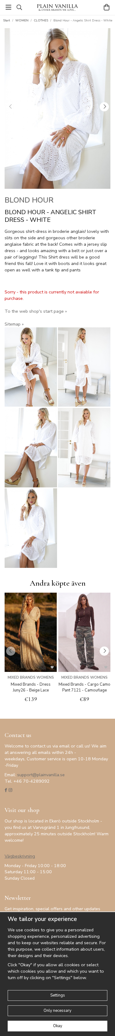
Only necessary (57, 1010)
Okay (57, 1026)
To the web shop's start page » (36, 311)
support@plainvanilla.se (41, 775)
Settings (57, 995)
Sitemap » (14, 324)
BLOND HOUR (29, 200)
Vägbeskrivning (20, 856)
